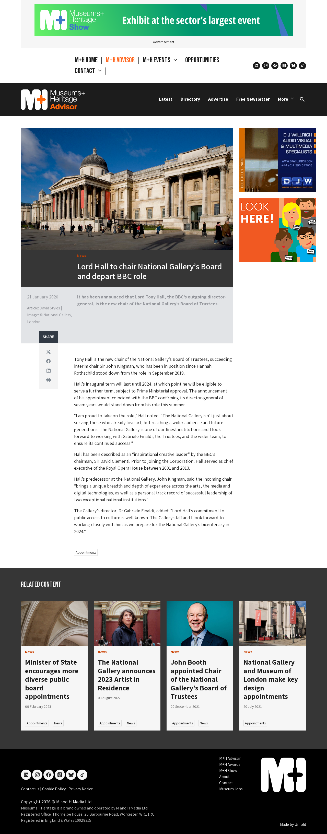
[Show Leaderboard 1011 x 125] (163, 19)
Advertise (218, 99)
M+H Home (86, 60)
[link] (54, 623)
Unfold (300, 824)
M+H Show (228, 770)
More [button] (283, 99)
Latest (165, 99)
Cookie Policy (54, 789)
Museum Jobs (231, 789)
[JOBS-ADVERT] (277, 230)
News (58, 723)
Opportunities (202, 60)
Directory (190, 99)
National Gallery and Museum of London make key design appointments (270, 679)
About (224, 776)
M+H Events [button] (157, 60)
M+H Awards (229, 764)
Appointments (86, 552)
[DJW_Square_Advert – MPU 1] (277, 160)
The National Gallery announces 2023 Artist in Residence (127, 674)
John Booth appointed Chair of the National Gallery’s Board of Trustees (199, 679)
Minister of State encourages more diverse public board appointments (51, 679)
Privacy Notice (80, 789)
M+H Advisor (120, 60)
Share (48, 337)
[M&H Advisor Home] (53, 99)
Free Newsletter (253, 99)
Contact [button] (85, 71)
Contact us (30, 789)
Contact (226, 782)
